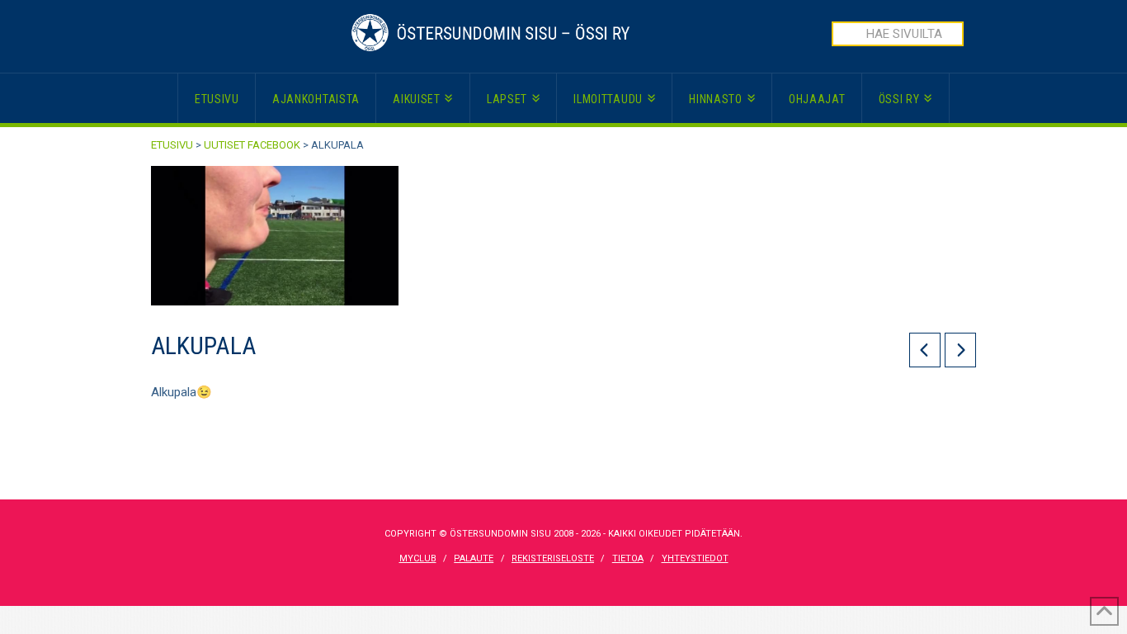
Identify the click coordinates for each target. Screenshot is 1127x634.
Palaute (473, 558)
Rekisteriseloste (553, 558)
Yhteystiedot (695, 558)
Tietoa (628, 558)
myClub (417, 558)
